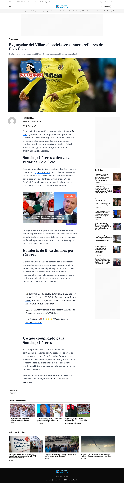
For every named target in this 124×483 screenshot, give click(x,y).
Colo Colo (12, 393)
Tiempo (51, 2)
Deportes (13, 39)
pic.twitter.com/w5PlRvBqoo (46, 313)
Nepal (46, 2)
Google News (106, 6)
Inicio (66, 476)
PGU (18, 2)
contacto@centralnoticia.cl (54, 480)
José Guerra (28, 118)
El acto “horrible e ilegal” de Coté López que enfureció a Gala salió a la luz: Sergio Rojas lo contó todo (64, 11)
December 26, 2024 (33, 322)
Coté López (24, 2)
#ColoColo (49, 297)
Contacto (59, 476)
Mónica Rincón (39, 2)
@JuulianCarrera (42, 172)
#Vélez (28, 300)
